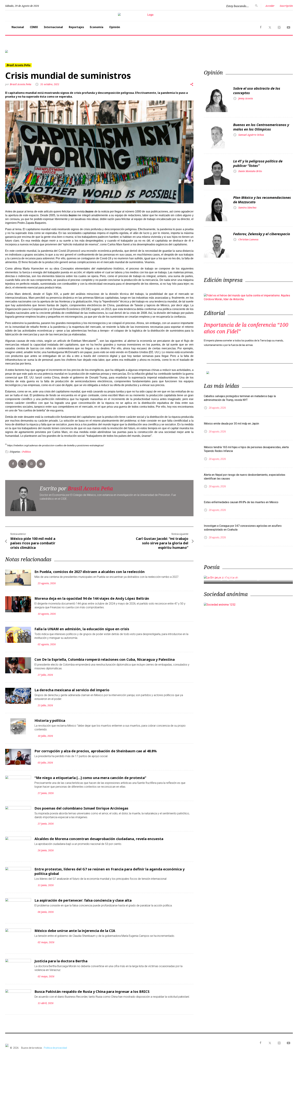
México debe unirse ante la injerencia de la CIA (74, 930)
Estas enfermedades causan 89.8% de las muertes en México (241, 502)
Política (26, 451)
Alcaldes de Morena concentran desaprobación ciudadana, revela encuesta (98, 838)
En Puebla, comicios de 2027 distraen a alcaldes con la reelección (89, 571)
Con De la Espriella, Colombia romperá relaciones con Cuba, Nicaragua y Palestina (104, 659)
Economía (96, 27)
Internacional (53, 27)
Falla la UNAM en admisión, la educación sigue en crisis (81, 629)
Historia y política (49, 720)
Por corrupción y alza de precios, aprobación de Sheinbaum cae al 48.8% (95, 751)
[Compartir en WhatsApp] (31, 464)
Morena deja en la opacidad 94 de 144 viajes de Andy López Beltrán (91, 598)
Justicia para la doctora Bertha (60, 961)
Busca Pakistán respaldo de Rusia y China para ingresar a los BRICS (92, 991)
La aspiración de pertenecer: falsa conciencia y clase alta (83, 900)
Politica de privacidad (55, 1047)
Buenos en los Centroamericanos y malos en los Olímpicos (261, 127)
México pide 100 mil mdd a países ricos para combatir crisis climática (32, 543)
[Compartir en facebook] (13, 464)
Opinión (114, 27)
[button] (26, 51)
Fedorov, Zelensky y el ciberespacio (261, 234)
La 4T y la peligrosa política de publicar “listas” (257, 163)
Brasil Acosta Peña (21, 84)
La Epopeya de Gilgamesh (243, 577)
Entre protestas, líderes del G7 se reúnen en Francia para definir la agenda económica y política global (109, 871)
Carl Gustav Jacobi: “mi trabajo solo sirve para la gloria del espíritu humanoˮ (162, 543)
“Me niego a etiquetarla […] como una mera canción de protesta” (90, 777)
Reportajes (76, 27)
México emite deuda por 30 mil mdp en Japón (231, 423)
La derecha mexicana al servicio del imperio (71, 690)
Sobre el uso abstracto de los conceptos (256, 90)
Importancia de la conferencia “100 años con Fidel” (246, 328)
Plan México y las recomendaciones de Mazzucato (262, 199)
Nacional (18, 27)
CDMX (34, 27)
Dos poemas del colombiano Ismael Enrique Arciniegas (81, 808)
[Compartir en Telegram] (41, 464)
